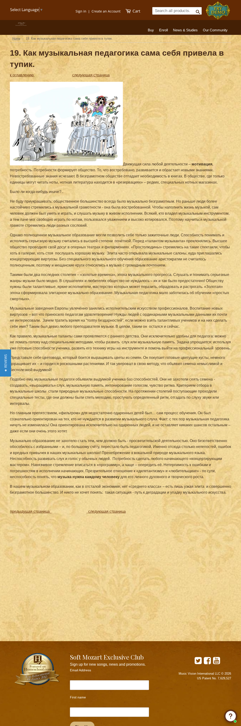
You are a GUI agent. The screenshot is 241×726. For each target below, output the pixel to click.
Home (16, 38)
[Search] (196, 11)
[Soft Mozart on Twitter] (198, 662)
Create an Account (106, 11)
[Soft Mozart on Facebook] (207, 662)
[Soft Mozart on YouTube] (216, 662)
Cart (136, 11)
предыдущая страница (31, 511)
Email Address (80, 670)
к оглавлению (22, 75)
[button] (5, 363)
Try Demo (218, 8)
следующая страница (91, 75)
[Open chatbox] (230, 716)
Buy (151, 30)
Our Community (215, 30)
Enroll (163, 30)
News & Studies (185, 30)
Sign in (81, 11)
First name (78, 697)
